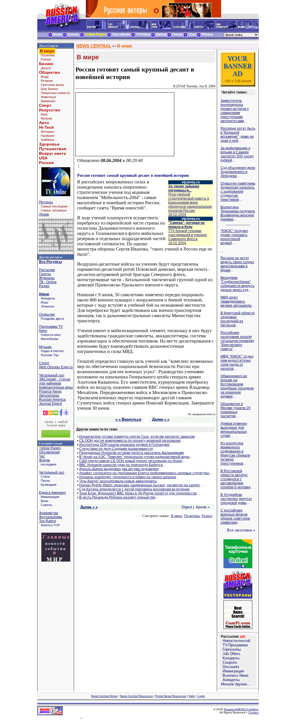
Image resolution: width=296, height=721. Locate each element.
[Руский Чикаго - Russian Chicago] (140, 28)
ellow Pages (50, 448)
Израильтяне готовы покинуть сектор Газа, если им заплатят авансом (137, 437)
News (57, 34)
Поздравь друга (52, 318)
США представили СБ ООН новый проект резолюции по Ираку (130, 461)
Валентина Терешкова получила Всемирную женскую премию (238, 213)
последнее (48, 464)
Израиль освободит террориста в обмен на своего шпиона (127, 477)
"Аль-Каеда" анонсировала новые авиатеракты (118, 481)
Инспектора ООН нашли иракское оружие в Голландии (124, 445)
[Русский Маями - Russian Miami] (247, 28)
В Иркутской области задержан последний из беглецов (238, 319)
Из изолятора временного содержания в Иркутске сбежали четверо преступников (235, 453)
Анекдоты (48, 298)
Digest (187, 507)
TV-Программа (235, 645)
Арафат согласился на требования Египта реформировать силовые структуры (144, 473)
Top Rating (47, 521)
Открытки (47, 314)
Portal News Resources (170, 696)
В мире (124, 46)
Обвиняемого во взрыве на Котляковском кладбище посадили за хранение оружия (237, 386)
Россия (46, 162)
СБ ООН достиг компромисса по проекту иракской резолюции (130, 441)
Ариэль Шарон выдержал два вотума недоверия (119, 469)
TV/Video (143, 34)
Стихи (45, 476)
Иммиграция (50, 497)
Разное (46, 59)
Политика (48, 55)
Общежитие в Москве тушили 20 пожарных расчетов (236, 410)
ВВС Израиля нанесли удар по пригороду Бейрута (121, 465)
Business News (236, 675)
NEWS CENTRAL (93, 46)
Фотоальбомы (50, 517)
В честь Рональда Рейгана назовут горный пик (117, 497)
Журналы (47, 278)
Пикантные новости (55, 93)
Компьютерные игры (56, 387)
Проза (45, 480)
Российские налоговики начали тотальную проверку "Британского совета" (237, 341)
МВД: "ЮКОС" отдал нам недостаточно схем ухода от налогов (237, 362)
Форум (44, 460)
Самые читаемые (54, 210)
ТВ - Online (48, 282)
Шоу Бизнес (49, 89)
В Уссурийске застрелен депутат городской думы (236, 499)
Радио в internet (52, 351)
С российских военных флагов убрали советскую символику (235, 516)
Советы (46, 505)
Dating (161, 34)
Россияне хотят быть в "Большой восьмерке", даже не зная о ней (238, 134)
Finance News (50, 391)
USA (43, 158)
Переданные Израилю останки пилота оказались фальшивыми (131, 453)
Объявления (49, 452)
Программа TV (51, 327)
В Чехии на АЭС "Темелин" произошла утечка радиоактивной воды (134, 457)
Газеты (45, 274)
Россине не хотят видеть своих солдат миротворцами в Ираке (237, 264)
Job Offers (231, 654)
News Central (48, 45)
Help (192, 696)
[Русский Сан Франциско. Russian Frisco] (226, 28)
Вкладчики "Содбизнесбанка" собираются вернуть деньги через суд (237, 284)
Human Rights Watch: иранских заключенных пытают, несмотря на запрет (139, 485)
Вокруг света (52, 153)
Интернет (48, 131)
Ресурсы (46, 202)
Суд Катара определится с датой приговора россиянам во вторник (134, 489)
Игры (44, 302)
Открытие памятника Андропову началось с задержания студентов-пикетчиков (238, 191)
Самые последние (54, 206)
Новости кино (51, 334)
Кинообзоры (49, 339)
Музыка (46, 118)
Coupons (230, 662)
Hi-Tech (46, 127)
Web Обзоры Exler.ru (56, 367)
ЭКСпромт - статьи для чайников (54, 381)
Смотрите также (50, 443)
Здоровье (49, 144)
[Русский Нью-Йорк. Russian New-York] (161, 28)
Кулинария (48, 484)
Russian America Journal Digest (52, 402)
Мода (45, 76)
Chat (192, 34)
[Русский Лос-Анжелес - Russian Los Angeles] (118, 28)
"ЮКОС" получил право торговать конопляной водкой (234, 237)
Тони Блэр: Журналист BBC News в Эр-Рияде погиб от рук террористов (138, 493)
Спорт (45, 105)
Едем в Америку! (52, 493)
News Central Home (104, 696)
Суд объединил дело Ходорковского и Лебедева (238, 172)
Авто (44, 122)
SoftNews (47, 139)
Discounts (231, 667)
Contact (253, 712)
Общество (49, 72)
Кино (44, 114)
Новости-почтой (236, 641)
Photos (207, 34)
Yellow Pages (95, 34)
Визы (44, 501)
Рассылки (47, 270)
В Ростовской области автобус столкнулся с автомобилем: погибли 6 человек (235, 479)
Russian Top (49, 355)
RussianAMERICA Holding (241, 709)
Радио (44, 286)
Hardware (48, 135)
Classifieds (121, 34)
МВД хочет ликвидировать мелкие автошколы (236, 301)
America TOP (50, 525)
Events (73, 34)
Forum (177, 34)
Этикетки (47, 306)
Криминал (48, 101)
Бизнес (46, 63)
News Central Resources (136, 696)
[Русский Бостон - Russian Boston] (97, 28)
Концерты (231, 658)
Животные (48, 97)
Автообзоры (49, 395)
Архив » (203, 507)
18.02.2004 (190, 202)
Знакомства (48, 513)
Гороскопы (232, 649)
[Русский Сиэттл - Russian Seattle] (204, 28)
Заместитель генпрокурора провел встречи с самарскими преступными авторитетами (235, 111)
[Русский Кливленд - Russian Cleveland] (183, 28)
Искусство (49, 110)
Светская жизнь (52, 85)
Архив (44, 214)
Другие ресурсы (50, 257)
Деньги (46, 68)
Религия (47, 80)
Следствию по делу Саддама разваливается (116, 449)
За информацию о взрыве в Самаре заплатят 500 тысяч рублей (237, 154)
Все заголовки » (241, 530)
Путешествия (52, 148)
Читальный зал (51, 375)
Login (201, 696)
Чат (42, 456)
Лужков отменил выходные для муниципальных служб (234, 430)
